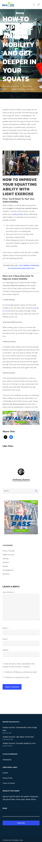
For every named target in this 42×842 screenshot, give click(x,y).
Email (5, 639)
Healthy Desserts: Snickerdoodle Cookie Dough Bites (20, 728)
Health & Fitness (18, 89)
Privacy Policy (7, 778)
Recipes (5, 566)
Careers (5, 773)
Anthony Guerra (12, 86)
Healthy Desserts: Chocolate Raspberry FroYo (19, 743)
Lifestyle (6, 558)
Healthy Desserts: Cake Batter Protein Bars (18, 737)
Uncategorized (8, 570)
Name (5, 628)
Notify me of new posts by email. (17, 677)
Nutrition (6, 562)
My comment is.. (9, 592)
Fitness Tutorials (9, 551)
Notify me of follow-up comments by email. (21, 672)
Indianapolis (7, 760)
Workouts (30, 89)
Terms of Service (9, 783)
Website (5, 650)
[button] (39, 4)
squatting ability (17, 214)
